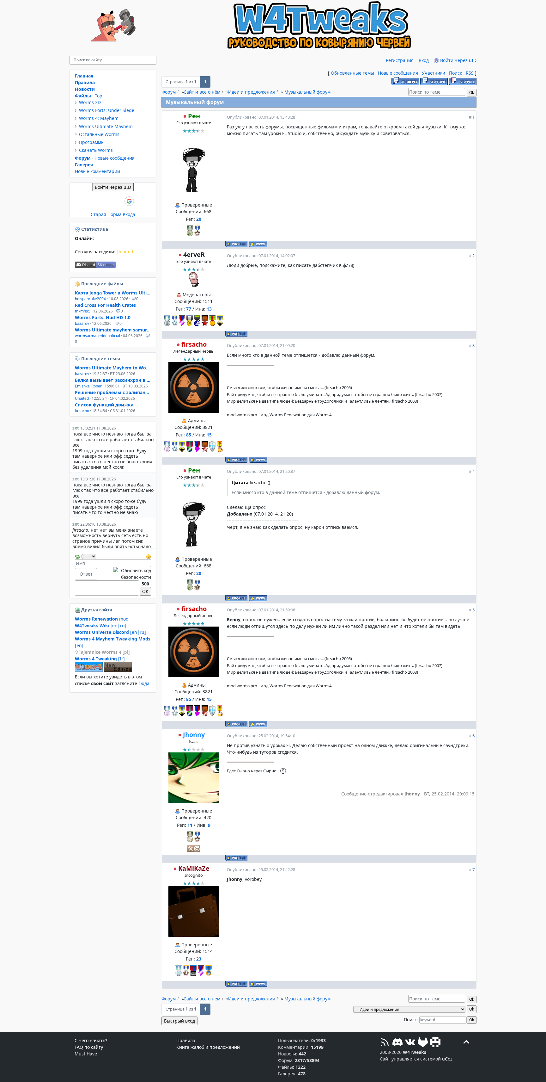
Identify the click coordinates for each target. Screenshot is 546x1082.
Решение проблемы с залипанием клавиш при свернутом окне (113, 392)
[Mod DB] (435, 1043)
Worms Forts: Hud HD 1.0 (102, 317)
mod (102, 619)
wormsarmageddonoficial (97, 335)
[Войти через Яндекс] (118, 201)
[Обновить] (77, 556)
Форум (168, 92)
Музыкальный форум (307, 92)
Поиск (455, 73)
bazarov (82, 323)
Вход (424, 60)
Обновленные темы (352, 73)
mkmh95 (82, 311)
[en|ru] (100, 625)
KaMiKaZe (193, 868)
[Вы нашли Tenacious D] (78, 359)
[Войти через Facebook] (107, 201)
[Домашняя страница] (258, 244)
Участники (433, 73)
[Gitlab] (423, 1043)
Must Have (86, 1054)
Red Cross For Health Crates (105, 305)
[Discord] (397, 1043)
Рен (194, 116)
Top (98, 96)
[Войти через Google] (129, 201)
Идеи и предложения (251, 92)
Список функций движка (104, 405)
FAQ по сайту (89, 1047)
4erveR (194, 254)
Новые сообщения (398, 73)
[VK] (410, 1043)
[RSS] (385, 1043)
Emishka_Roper (88, 386)
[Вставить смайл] (148, 556)
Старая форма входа (113, 214)
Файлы (83, 96)
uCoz (447, 1059)
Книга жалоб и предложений (208, 1047)
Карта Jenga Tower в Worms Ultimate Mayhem (113, 293)
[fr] (100, 659)
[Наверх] (466, 1043)
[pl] (104, 652)
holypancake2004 (90, 298)
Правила (85, 82)
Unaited (125, 252)
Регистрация (400, 60)
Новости (85, 89)
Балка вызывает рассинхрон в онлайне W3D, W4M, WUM (113, 380)
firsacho (194, 344)
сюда (143, 683)
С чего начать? (91, 1040)
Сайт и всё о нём (202, 92)
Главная (84, 76)
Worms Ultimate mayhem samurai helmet (113, 330)
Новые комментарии (97, 171)
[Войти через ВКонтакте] (97, 201)
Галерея (84, 165)
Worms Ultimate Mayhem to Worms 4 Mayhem (113, 368)
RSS (470, 73)
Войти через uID (457, 60)
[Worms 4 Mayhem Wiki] (89, 670)
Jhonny (194, 734)
